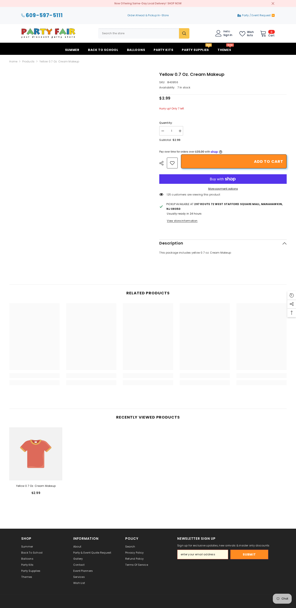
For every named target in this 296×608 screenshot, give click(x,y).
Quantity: (165, 123)
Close (273, 3)
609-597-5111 (44, 15)
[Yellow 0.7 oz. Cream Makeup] (35, 453)
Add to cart (268, 161)
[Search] (143, 33)
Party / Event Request (256, 15)
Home (13, 61)
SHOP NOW (175, 3)
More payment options (223, 189)
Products (28, 61)
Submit (249, 554)
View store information (182, 221)
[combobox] (138, 33)
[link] (172, 163)
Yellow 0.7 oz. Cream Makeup (36, 486)
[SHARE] (163, 163)
